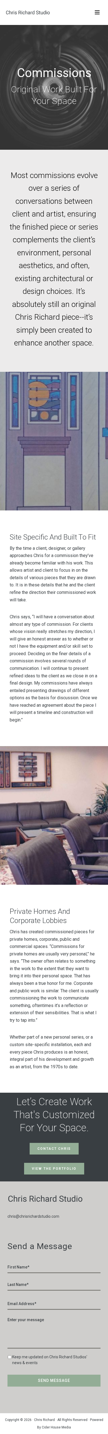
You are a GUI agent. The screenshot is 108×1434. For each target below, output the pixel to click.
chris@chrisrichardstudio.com (33, 1216)
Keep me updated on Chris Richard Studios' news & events (49, 1360)
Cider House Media (56, 1427)
